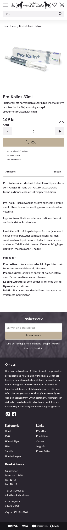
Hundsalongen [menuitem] (13, 456)
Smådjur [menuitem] (9, 451)
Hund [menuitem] (8, 431)
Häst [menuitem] (7, 446)
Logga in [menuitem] (40, 446)
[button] (5, 5)
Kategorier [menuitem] (13, 425)
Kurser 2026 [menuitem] (42, 451)
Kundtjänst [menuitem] (42, 436)
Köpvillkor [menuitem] (41, 431)
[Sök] (60, 14)
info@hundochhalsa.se (17, 494)
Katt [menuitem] (7, 436)
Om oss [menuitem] (40, 441)
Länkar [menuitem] (41, 425)
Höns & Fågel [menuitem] (12, 441)
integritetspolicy (33, 348)
